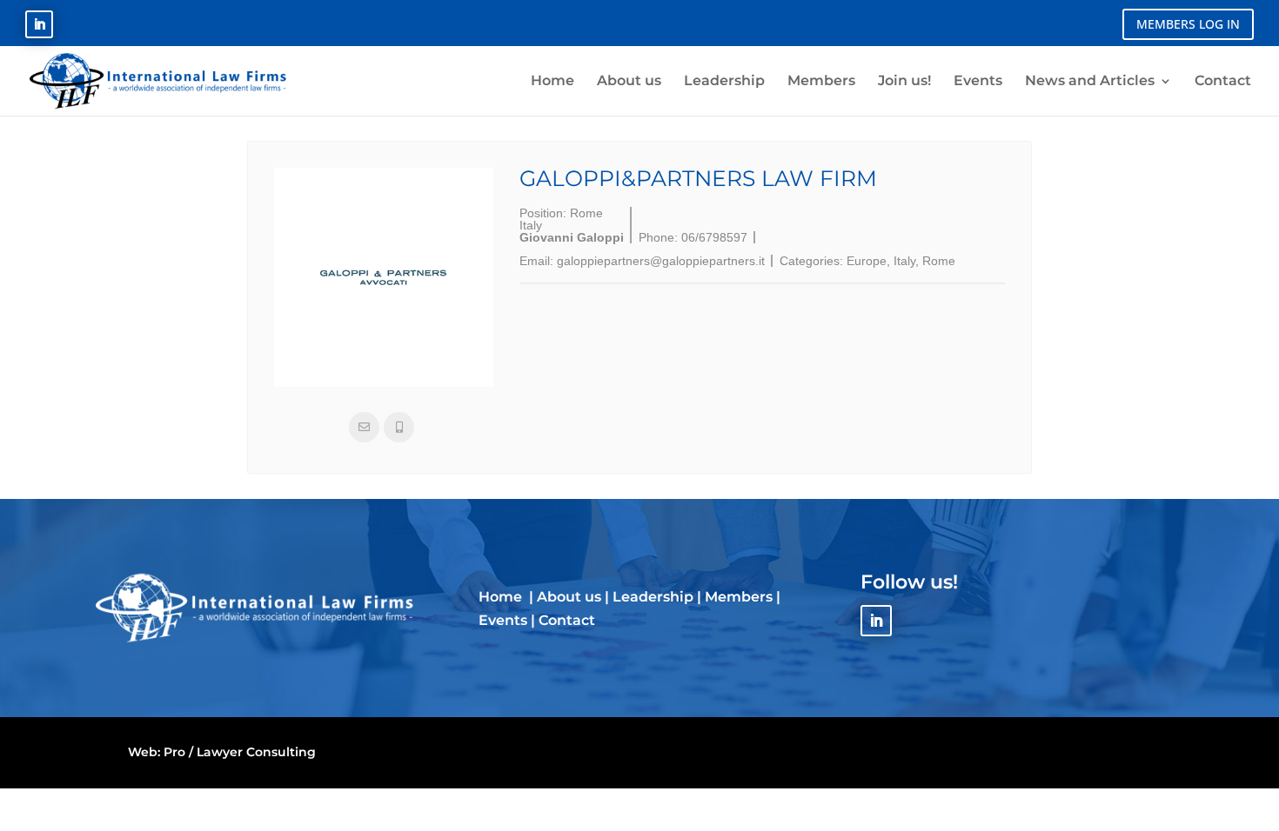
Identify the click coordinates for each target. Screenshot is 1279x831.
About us (569, 596)
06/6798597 (714, 237)
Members (739, 596)
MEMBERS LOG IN (1188, 24)
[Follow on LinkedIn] (39, 24)
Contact (567, 620)
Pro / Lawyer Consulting (240, 752)
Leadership (653, 596)
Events (503, 620)
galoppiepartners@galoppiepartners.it (661, 261)
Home (502, 596)
